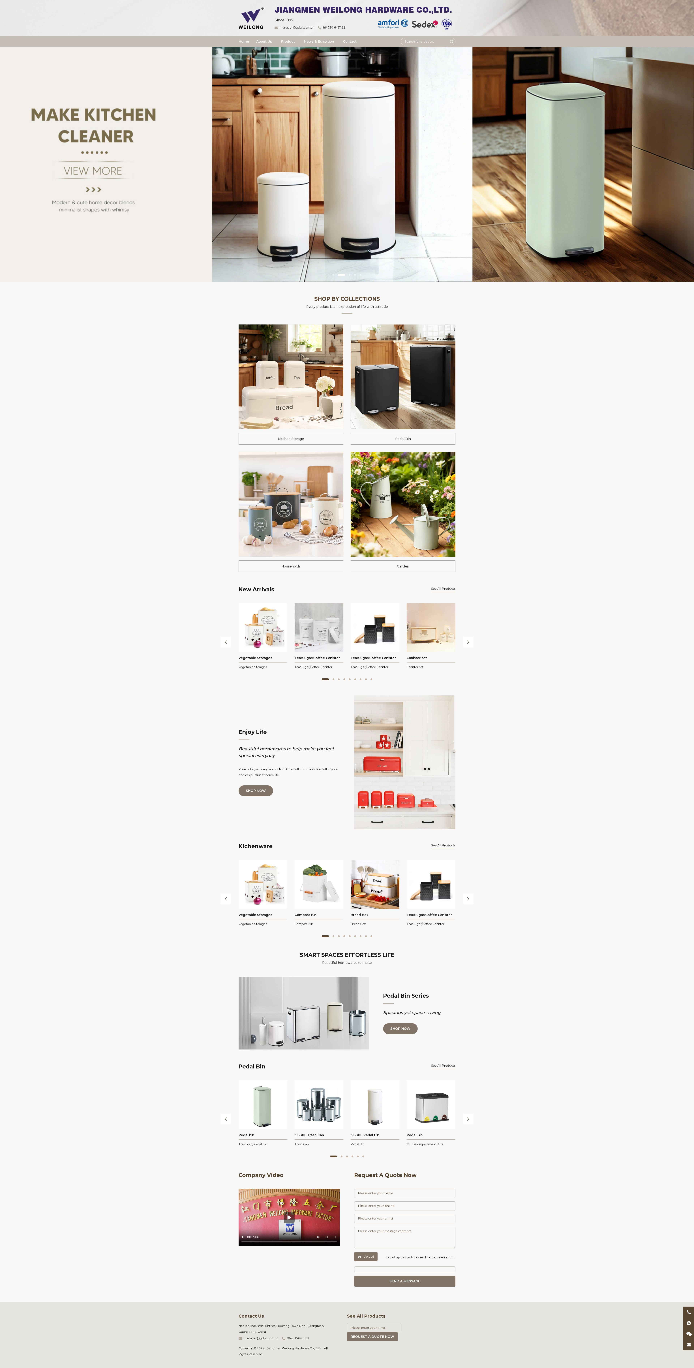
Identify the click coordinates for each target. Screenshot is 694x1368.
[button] (333, 275)
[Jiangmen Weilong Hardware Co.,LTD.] (251, 18)
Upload (368, 1256)
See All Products (443, 588)
